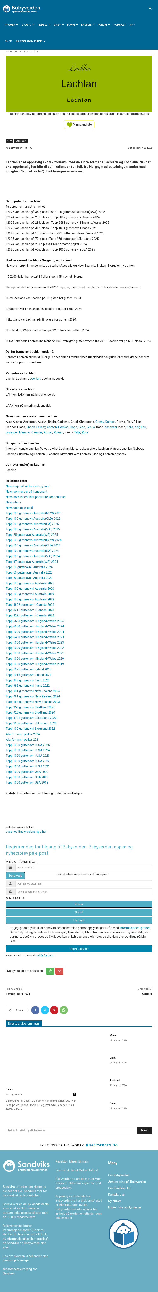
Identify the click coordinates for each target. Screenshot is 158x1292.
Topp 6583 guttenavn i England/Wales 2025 (35, 621)
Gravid (26, 24)
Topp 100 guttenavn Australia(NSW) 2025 (33, 513)
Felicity (40, 427)
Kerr (143, 427)
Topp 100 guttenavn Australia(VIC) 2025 (33, 529)
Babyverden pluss (29, 41)
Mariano (24, 432)
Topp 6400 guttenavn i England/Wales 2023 (35, 637)
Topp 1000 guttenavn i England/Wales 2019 (35, 664)
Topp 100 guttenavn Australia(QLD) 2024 (33, 545)
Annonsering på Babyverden (127, 1182)
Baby (57, 24)
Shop (8, 41)
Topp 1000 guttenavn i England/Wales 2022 (35, 648)
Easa (113, 1103)
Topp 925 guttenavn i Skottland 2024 (30, 712)
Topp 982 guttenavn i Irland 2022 (28, 686)
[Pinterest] (54, 1010)
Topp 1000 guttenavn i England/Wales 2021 (35, 653)
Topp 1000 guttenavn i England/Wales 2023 (35, 642)
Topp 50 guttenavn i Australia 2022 (29, 578)
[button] (150, 8)
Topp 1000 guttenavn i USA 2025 (28, 745)
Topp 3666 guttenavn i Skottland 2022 (31, 723)
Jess (82, 427)
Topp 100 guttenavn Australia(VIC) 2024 (33, 556)
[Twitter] (45, 1010)
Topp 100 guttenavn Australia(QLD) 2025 (33, 518)
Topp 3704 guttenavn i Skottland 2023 (31, 718)
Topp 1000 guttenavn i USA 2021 (28, 766)
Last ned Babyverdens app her (26, 832)
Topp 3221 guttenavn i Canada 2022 (30, 615)
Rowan (58, 432)
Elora (113, 1057)
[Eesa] (41, 1057)
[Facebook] (35, 1010)
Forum (102, 24)
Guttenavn (20, 51)
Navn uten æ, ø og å (19, 508)
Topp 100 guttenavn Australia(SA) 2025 (32, 524)
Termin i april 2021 (18, 994)
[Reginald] (94, 1086)
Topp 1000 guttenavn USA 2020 (27, 772)
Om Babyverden (118, 1175)
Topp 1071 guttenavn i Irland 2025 (28, 669)
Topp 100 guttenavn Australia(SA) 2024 (32, 551)
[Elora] (94, 1063)
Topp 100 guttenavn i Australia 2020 (30, 588)
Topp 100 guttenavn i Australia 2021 (30, 583)
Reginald (115, 1080)
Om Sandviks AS (119, 1188)
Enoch (31, 427)
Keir (137, 427)
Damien (110, 422)
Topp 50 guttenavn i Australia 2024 (29, 567)
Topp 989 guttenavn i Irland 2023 (28, 680)
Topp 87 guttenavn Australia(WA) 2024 (32, 562)
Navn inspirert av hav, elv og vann (28, 486)
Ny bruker (114, 1201)
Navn (71, 24)
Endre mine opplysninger (124, 1207)
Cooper (147, 994)
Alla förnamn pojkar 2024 (23, 734)
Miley (113, 1035)
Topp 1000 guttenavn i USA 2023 (28, 756)
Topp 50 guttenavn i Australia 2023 (29, 572)
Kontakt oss (116, 1194)
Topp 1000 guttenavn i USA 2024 (28, 750)
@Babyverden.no (102, 1145)
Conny (99, 422)
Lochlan (35, 378)
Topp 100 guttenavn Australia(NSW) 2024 (33, 540)
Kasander (111, 427)
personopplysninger (16, 1260)
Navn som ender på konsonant (26, 491)
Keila (130, 427)
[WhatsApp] (64, 1010)
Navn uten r (13, 502)
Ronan (48, 432)
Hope (73, 427)
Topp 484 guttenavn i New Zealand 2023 (33, 702)
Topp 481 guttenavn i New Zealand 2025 (33, 691)
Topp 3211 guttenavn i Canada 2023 (30, 610)
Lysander (12, 432)
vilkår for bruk (45, 955)
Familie (86, 24)
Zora (85, 432)
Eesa (9, 1089)
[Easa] (94, 1108)
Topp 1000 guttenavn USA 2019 (27, 777)
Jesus (91, 427)
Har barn (79, 920)
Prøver (10, 24)
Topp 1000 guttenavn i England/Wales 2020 (35, 658)
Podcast (119, 24)
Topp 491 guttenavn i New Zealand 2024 (33, 696)
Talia (77, 432)
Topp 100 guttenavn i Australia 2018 (30, 599)
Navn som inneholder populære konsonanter (36, 497)
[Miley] (94, 1040)
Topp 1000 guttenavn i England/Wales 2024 (35, 632)
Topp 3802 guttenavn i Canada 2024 (30, 605)
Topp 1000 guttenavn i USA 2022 (28, 761)
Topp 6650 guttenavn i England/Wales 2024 (35, 626)
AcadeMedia (40, 1204)
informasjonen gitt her (135, 928)
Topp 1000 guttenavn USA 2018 (27, 782)
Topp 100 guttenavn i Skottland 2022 (30, 728)
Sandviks (9, 1187)
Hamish (63, 427)
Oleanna (36, 432)
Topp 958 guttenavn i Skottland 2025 (30, 707)
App (132, 24)
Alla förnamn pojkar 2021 (23, 739)
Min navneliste (82, 124)
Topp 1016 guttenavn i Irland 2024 (28, 675)
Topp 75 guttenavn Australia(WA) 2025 (32, 535)
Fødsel (42, 24)
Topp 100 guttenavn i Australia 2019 (30, 594)
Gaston (52, 427)
